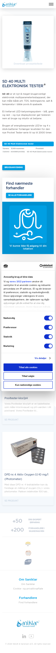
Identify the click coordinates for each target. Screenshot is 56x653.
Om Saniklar (28, 584)
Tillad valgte (28, 376)
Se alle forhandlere (20, 195)
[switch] (48, 327)
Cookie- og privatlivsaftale (28, 589)
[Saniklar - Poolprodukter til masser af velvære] (9, 4)
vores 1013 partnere (20, 281)
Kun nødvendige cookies (28, 384)
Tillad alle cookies (28, 367)
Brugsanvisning (13, 167)
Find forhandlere (28, 602)
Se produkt (11, 420)
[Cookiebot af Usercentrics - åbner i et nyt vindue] (40, 266)
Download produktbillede (28, 64)
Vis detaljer (40, 358)
